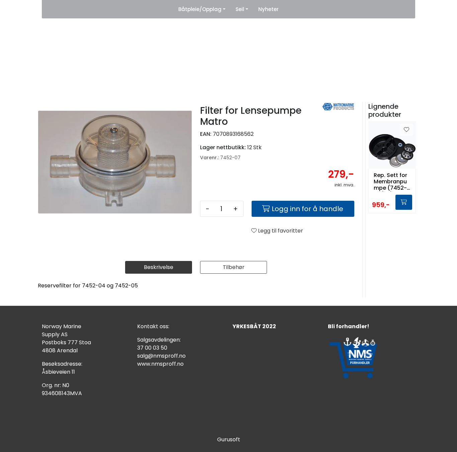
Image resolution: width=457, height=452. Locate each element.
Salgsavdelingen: (159, 340)
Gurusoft (228, 439)
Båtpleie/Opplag (199, 9)
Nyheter (268, 9)
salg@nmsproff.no (161, 356)
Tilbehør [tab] (234, 267)
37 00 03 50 (152, 348)
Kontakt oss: (153, 326)
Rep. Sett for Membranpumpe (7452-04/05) (390, 181)
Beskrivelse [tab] (158, 267)
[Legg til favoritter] (406, 130)
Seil (240, 9)
